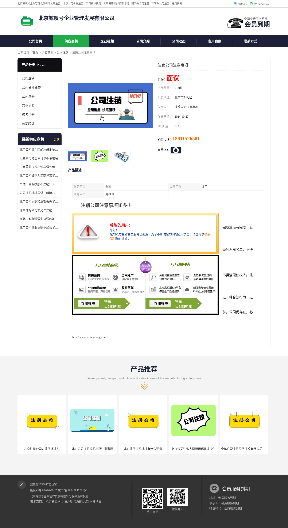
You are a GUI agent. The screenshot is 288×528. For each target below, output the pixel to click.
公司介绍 (143, 41)
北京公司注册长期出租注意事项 (41, 448)
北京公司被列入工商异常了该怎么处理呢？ (40, 175)
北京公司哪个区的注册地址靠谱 (40, 149)
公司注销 (63, 52)
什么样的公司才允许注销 (36, 210)
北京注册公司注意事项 (244, 448)
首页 (35, 52)
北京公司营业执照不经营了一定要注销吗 (40, 227)
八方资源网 (53, 501)
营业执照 (28, 105)
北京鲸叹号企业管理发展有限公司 (50, 496)
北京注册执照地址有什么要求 (92, 448)
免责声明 (67, 501)
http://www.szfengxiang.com (89, 337)
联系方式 (250, 41)
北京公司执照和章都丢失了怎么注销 (40, 201)
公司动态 (179, 41)
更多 (56, 139)
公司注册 (28, 96)
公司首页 (35, 41)
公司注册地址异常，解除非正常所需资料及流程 (40, 193)
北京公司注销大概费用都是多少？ (143, 448)
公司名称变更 (31, 87)
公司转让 (28, 123)
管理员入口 (81, 501)
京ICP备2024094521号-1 (72, 490)
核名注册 (28, 114)
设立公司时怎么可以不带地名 (39, 158)
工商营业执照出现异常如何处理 (40, 167)
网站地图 (95, 501)
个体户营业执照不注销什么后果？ (40, 184)
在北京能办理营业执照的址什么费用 (40, 218)
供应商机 (71, 41)
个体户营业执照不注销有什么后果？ (194, 448)
